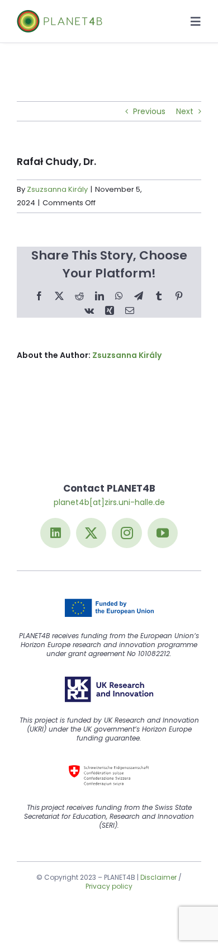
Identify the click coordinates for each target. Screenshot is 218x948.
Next (184, 111)
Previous (149, 111)
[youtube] (163, 533)
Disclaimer (158, 877)
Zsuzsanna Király (57, 189)
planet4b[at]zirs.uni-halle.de (109, 502)
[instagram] (127, 533)
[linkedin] (55, 533)
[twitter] (91, 533)
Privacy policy (109, 886)
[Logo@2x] (59, 14)
